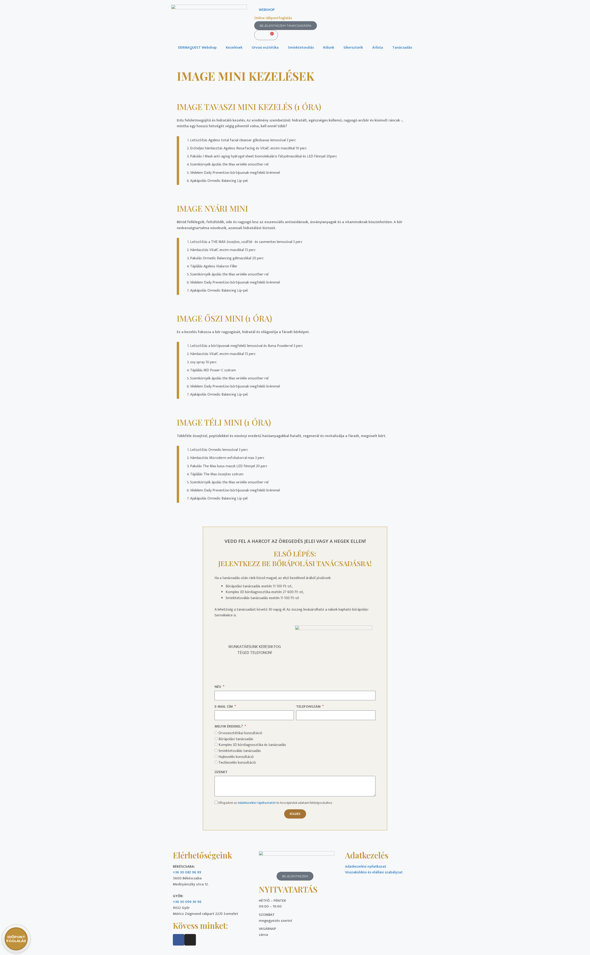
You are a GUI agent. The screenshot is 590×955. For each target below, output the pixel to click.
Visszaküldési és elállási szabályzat (374, 872)
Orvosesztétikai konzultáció (240, 733)
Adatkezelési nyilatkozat (365, 866)
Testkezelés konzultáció (237, 763)
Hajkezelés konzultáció (236, 757)
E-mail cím (224, 707)
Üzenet (221, 772)
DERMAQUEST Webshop (197, 47)
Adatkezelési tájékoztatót (257, 802)
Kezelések (234, 47)
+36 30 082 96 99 (187, 872)
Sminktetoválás (301, 47)
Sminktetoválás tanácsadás (239, 751)
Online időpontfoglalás (273, 18)
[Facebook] (178, 940)
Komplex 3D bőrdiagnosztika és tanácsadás (252, 745)
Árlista (377, 47)
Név (218, 687)
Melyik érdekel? (229, 727)
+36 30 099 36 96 (187, 902)
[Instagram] (190, 940)
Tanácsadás (402, 47)
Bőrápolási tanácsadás (235, 739)
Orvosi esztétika (265, 47)
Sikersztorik (353, 47)
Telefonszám (309, 707)
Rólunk (328, 47)
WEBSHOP (267, 10)
